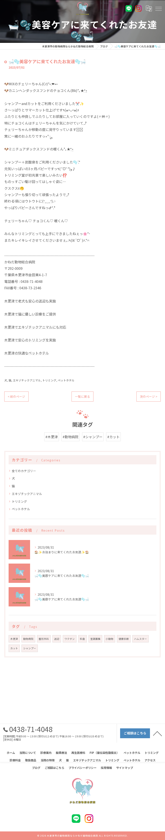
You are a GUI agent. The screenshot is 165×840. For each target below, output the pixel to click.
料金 (82, 638)
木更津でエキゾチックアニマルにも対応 (35, 327)
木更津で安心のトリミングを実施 (30, 339)
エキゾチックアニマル (27, 380)
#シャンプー (92, 436)
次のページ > (148, 396)
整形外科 (44, 638)
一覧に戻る (82, 396)
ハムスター (140, 638)
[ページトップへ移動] (157, 733)
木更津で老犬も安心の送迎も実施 (30, 300)
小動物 (109, 638)
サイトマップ (124, 768)
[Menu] (158, 8)
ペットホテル (66, 380)
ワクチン (69, 638)
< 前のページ (16, 396)
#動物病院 (70, 436)
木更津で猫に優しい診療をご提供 (30, 313)
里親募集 (95, 638)
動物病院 (28, 638)
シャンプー (29, 648)
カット (14, 648)
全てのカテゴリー (24, 471)
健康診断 (124, 638)
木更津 (14, 638)
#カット (113, 436)
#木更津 (51, 436)
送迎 (56, 638)
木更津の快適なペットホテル (26, 353)
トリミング (49, 380)
